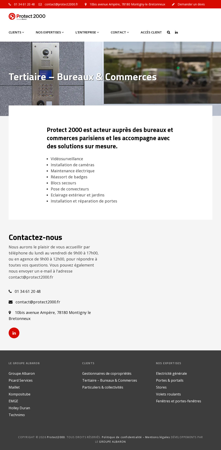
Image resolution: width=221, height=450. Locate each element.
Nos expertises (48, 32)
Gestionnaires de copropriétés (106, 373)
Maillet (14, 387)
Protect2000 (56, 437)
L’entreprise (86, 32)
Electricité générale (171, 373)
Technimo (17, 414)
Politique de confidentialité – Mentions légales (136, 437)
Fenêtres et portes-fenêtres (178, 401)
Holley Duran (19, 408)
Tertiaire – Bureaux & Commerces (109, 380)
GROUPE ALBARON (112, 442)
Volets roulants (168, 394)
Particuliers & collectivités (102, 387)
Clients (15, 32)
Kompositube (19, 394)
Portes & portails (169, 380)
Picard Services (21, 380)
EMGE (13, 401)
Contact (118, 32)
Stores (161, 387)
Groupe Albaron (22, 373)
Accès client (151, 32)
